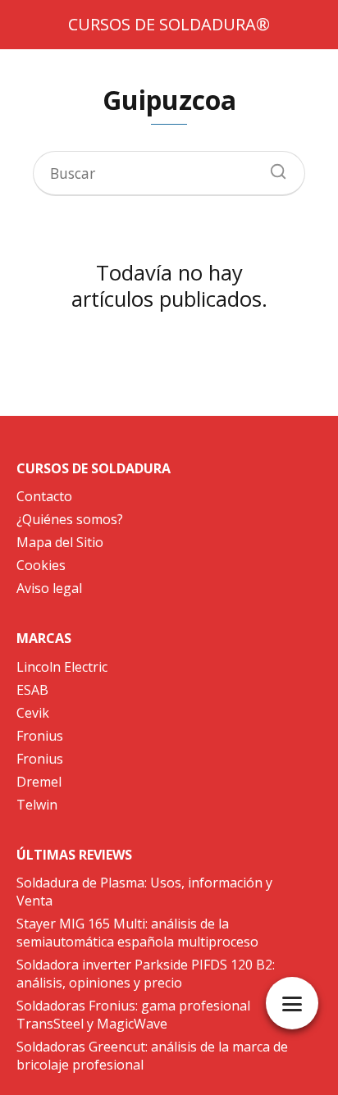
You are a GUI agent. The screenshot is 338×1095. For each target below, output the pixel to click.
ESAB (32, 690)
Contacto (44, 496)
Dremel (39, 782)
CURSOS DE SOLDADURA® (169, 24)
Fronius (39, 736)
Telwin (36, 805)
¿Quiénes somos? (69, 519)
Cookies (41, 565)
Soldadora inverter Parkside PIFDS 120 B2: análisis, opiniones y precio (145, 974)
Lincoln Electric (61, 667)
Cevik (32, 713)
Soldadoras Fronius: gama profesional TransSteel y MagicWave (133, 1015)
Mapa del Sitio (59, 542)
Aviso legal (49, 588)
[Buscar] (272, 167)
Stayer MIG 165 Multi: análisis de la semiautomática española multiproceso (137, 933)
